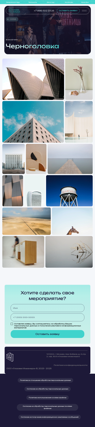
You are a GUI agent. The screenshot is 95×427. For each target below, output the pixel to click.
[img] (14, 10)
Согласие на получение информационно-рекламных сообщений (49, 417)
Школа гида (50, 2)
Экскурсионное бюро (13, 2)
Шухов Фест (85, 2)
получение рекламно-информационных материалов (47, 327)
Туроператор (32, 2)
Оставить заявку (47, 334)
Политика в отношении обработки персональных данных (45, 380)
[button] (68, 10)
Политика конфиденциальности (71, 365)
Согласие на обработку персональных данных (47, 389)
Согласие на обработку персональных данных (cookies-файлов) (47, 407)
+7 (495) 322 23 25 (44, 11)
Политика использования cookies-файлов (47, 397)
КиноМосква (69, 2)
